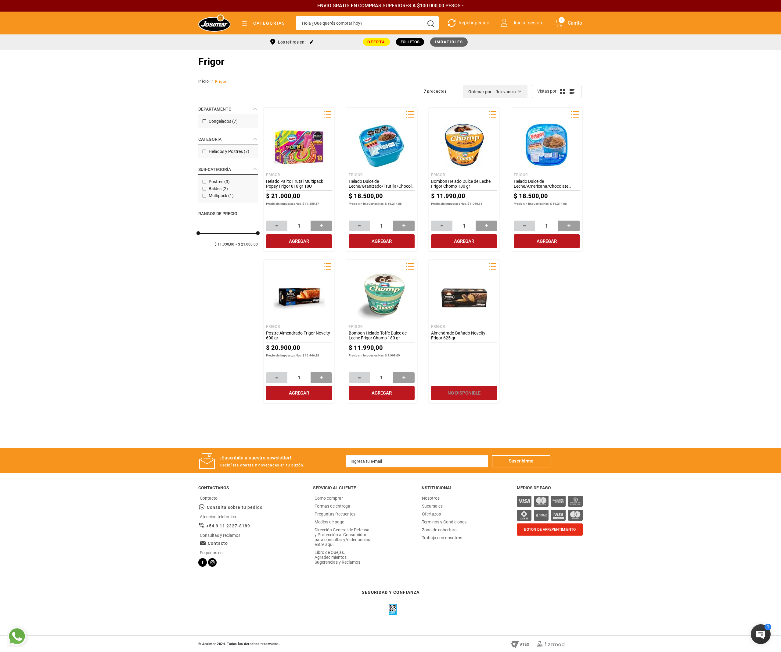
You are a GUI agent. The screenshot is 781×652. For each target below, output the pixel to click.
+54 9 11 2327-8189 (228, 525)
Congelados (223, 121)
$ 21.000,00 (248, 244)
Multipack (221, 195)
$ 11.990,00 (224, 244)
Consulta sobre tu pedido (235, 507)
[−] (276, 226)
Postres (219, 181)
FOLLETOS (410, 42)
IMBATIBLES (449, 42)
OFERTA (376, 42)
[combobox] (367, 23)
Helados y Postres (229, 151)
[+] (321, 226)
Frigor (221, 82)
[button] (228, 109)
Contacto (218, 543)
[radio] (562, 91)
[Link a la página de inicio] (204, 81)
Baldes (218, 188)
